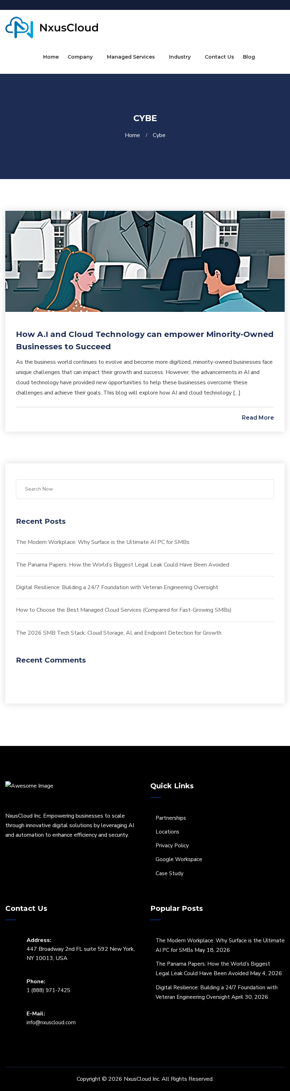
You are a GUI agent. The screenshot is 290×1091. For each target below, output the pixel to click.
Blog (249, 57)
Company (80, 57)
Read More (257, 417)
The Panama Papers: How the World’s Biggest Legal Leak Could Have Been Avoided (122, 565)
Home (51, 57)
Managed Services (131, 57)
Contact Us (219, 57)
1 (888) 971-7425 (48, 990)
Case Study (170, 873)
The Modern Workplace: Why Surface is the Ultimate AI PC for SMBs (103, 542)
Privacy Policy (172, 845)
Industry (180, 57)
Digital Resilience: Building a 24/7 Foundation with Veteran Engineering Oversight (117, 587)
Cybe (159, 135)
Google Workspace (179, 859)
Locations (167, 831)
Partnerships (171, 818)
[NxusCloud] (51, 27)
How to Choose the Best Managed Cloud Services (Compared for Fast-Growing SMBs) (124, 610)
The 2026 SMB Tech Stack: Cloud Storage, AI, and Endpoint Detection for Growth (118, 633)
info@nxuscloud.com (51, 1022)
